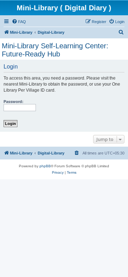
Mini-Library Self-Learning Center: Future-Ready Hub (55, 50)
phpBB (45, 166)
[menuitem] (19, 21)
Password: (13, 101)
